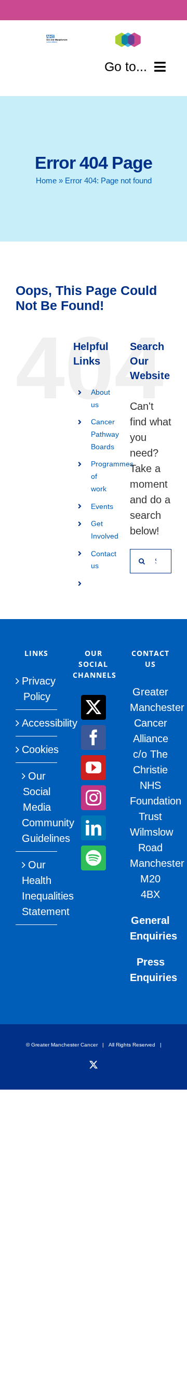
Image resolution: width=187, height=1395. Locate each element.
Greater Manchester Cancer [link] (64, 1045)
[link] (57, 40)
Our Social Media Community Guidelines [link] (37, 807)
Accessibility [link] (37, 723)
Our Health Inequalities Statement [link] (37, 888)
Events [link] (102, 506)
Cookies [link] (37, 749)
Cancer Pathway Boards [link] (105, 434)
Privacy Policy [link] (37, 688)
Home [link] (46, 180)
